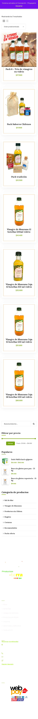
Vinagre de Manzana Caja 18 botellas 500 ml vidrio (19, 395)
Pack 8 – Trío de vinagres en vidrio (19, 70)
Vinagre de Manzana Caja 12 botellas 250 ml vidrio (19, 285)
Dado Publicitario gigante (21, 459)
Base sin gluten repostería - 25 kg (23, 479)
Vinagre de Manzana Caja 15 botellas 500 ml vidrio (19, 340)
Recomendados (11, 528)
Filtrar (10, 443)
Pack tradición (19, 176)
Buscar (33, 423)
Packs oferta (10, 533)
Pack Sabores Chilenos (19, 124)
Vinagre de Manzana (13, 506)
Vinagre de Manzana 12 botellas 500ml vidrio (19, 230)
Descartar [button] (19, 6)
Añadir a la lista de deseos (31, 37)
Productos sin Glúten (13, 511)
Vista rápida (31, 42)
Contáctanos (8, 660)
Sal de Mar (9, 500)
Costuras (8, 522)
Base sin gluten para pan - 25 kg (23, 469)
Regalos (8, 517)
